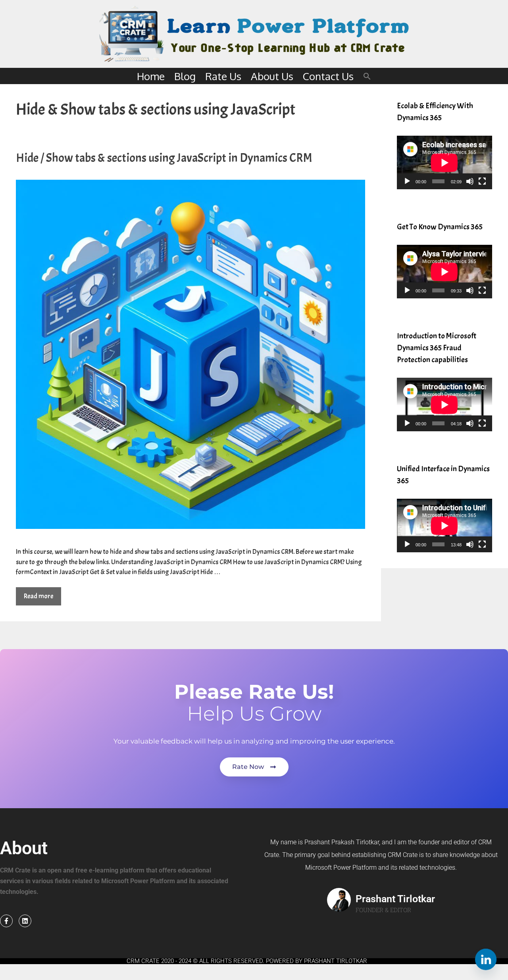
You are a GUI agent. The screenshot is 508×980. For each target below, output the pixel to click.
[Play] (407, 181)
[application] (444, 162)
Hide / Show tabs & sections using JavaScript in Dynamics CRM (164, 157)
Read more (38, 596)
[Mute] (470, 181)
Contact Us (328, 76)
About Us (272, 76)
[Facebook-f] (6, 921)
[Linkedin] (25, 921)
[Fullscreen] (482, 181)
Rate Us (223, 76)
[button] (367, 76)
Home (151, 76)
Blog (185, 76)
